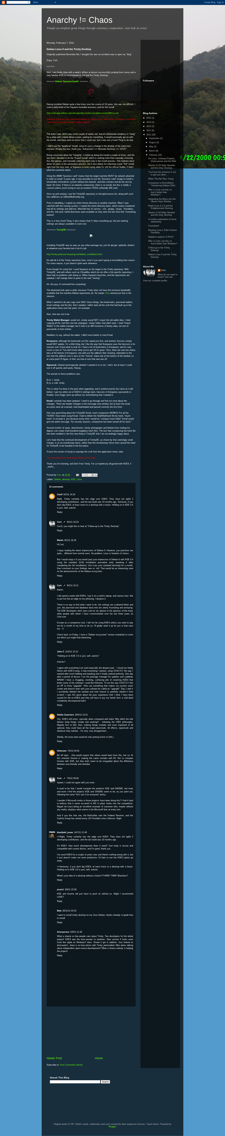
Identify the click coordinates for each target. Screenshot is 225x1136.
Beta (59, 910)
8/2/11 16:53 (73, 522)
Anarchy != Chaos (79, 20)
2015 (149, 118)
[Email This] (83, 475)
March (152, 151)
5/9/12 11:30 (76, 932)
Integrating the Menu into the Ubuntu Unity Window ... (162, 200)
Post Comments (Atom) (71, 1065)
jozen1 (60, 889)
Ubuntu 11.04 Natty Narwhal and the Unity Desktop (161, 213)
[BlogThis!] (86, 475)
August (152, 142)
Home (99, 1058)
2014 (149, 122)
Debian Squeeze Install (67, 81)
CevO (59, 494)
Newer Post (54, 1058)
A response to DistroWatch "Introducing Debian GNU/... (162, 184)
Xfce (107, 293)
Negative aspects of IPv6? (161, 237)
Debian (57, 479)
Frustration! (153, 226)
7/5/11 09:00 (73, 778)
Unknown (62, 751)
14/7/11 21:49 (80, 832)
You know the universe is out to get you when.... (162, 173)
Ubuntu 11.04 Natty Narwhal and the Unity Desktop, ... (161, 166)
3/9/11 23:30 (70, 889)
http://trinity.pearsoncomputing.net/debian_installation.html (74, 254)
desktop (66, 479)
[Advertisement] (91, 1031)
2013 (149, 126)
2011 (149, 134)
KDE (73, 479)
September (154, 138)
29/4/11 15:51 (81, 715)
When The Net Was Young (160, 179)
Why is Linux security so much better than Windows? (162, 242)
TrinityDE (61, 230)
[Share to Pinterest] (96, 475)
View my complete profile (155, 280)
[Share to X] (89, 475)
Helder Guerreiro (65, 715)
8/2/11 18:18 (70, 540)
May (151, 146)
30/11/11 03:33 (69, 910)
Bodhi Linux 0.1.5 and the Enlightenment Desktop (160, 207)
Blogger (112, 1126)
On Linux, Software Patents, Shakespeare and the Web (162, 159)
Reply (59, 512)
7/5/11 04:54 (73, 751)
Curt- (59, 522)
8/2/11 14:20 (69, 494)
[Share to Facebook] (92, 475)
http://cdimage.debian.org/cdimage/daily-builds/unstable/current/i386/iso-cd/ (83, 113)
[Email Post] (77, 475)
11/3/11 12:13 (71, 651)
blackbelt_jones (65, 832)
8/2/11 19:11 (72, 585)
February (153, 155)
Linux (79, 479)
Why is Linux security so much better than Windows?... (160, 192)
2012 (149, 130)
